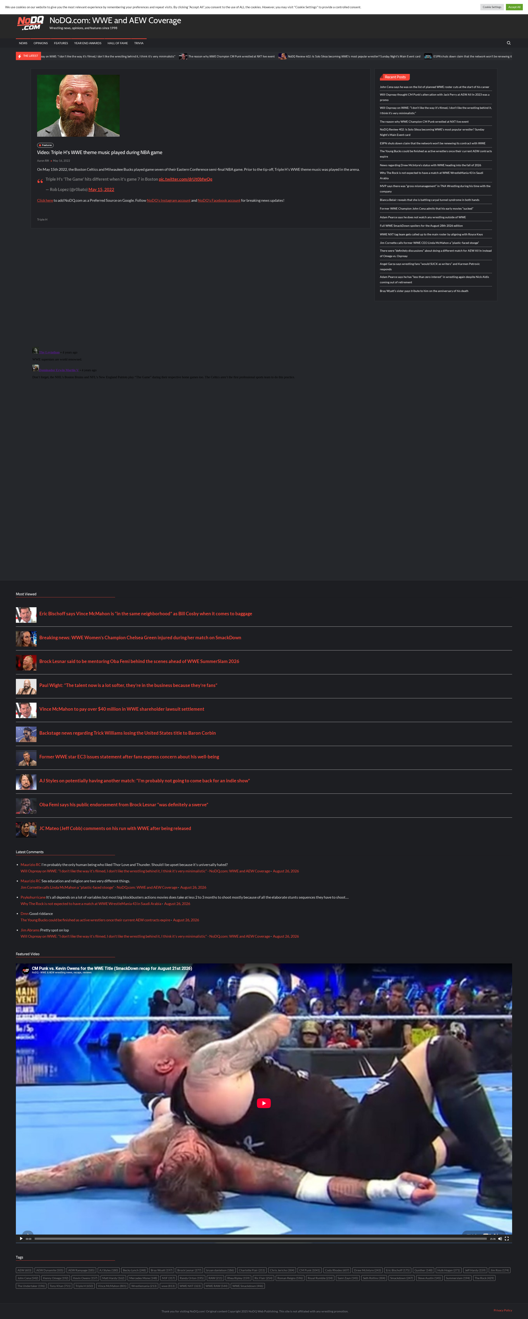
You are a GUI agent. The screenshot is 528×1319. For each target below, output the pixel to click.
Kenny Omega (55, 1278)
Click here (45, 200)
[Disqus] (200, 396)
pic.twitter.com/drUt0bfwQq (185, 179)
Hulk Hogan (448, 1270)
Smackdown (401, 1278)
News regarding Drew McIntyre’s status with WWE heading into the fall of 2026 (430, 165)
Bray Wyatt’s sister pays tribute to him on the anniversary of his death (424, 291)
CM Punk (309, 1270)
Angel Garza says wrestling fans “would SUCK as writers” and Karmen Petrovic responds (430, 266)
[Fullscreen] (507, 1239)
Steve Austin (429, 1278)
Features (61, 43)
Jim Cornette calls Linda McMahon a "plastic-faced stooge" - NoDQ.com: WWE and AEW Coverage (99, 887)
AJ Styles (108, 1270)
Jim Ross (499, 1270)
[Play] (21, 1239)
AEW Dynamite (49, 1270)
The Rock (484, 1278)
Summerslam (458, 1278)
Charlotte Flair (252, 1270)
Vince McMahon (112, 1286)
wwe (168, 1286)
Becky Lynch (134, 1270)
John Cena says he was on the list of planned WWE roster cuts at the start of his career (434, 87)
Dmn (25, 913)
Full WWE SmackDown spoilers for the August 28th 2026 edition (421, 225)
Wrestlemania (144, 1286)
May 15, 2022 (101, 189)
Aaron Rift (43, 160)
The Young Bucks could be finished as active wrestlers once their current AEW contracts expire (436, 153)
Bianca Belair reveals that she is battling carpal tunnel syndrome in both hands (429, 200)
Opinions (41, 43)
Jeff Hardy (475, 1270)
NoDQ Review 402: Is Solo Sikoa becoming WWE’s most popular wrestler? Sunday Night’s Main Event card (278, 56)
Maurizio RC (31, 864)
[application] (264, 1103)
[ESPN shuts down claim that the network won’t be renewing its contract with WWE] (352, 56)
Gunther (424, 1270)
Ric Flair (263, 1278)
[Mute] (500, 1239)
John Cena (28, 1278)
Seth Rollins (374, 1278)
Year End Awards (87, 43)
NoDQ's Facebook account (219, 200)
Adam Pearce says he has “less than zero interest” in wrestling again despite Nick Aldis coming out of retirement (434, 279)
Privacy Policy (503, 1310)
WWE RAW (216, 1286)
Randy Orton (192, 1278)
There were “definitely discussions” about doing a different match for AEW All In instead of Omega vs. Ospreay (436, 253)
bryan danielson (220, 1270)
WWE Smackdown (247, 1286)
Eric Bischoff (398, 1270)
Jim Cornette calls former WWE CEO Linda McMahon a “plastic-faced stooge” (429, 242)
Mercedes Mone (143, 1278)
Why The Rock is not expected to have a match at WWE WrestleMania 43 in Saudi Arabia (431, 175)
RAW (215, 1278)
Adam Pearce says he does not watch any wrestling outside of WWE (423, 217)
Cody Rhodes (337, 1270)
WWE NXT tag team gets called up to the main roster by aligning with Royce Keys (431, 234)
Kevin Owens (85, 1278)
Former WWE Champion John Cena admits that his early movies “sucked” (426, 208)
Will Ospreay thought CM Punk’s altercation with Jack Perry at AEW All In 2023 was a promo (434, 97)
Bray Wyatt (161, 1270)
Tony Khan (60, 1286)
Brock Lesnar (189, 1270)
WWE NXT (190, 1286)
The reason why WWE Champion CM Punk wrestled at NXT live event (156, 56)
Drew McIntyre (367, 1270)
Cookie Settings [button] (492, 7)
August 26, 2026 (286, 871)
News (23, 43)
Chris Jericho (282, 1270)
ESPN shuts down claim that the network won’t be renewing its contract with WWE (410, 56)
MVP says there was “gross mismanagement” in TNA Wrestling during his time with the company (435, 188)
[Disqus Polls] (200, 287)
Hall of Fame (118, 43)
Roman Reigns (290, 1278)
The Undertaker (31, 1286)
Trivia (139, 43)
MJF (168, 1278)
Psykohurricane (33, 897)
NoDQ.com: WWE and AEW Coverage (115, 20)
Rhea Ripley (238, 1278)
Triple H (42, 219)
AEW (24, 1270)
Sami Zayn (348, 1278)
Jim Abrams (30, 930)
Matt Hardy (113, 1278)
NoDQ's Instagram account (169, 200)
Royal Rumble (320, 1278)
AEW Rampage (81, 1270)
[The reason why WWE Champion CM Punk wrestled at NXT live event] (107, 56)
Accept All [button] (514, 7)
